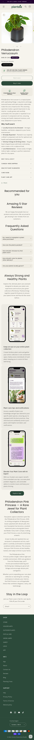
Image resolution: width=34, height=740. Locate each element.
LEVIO (5, 646)
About (5, 665)
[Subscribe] (29, 606)
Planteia (14, 737)
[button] (4, 7)
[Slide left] (13, 46)
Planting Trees (7, 681)
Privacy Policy (7, 697)
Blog (4, 677)
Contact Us (6, 669)
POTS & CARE (7, 634)
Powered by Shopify (21, 737)
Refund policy (7, 705)
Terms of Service (8, 701)
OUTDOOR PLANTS (9, 630)
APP (4, 650)
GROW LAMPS (7, 638)
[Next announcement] (31, 1)
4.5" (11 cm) (8, 65)
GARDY (5, 642)
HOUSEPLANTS (8, 626)
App (4, 661)
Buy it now (17, 83)
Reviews (5, 673)
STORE (5, 622)
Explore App (17, 493)
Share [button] (5, 183)
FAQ (4, 693)
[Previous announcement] (3, 1)
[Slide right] (20, 46)
